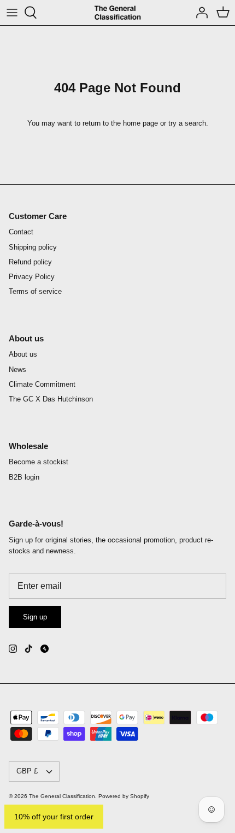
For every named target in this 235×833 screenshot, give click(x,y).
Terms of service (35, 291)
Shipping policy (33, 247)
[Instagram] (13, 649)
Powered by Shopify (123, 796)
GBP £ (27, 771)
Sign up (35, 617)
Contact (21, 232)
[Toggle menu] (12, 13)
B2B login (24, 477)
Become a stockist (38, 462)
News (17, 369)
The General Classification (62, 796)
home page (140, 123)
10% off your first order (53, 816)
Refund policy (30, 262)
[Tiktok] (29, 649)
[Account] (199, 13)
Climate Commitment (42, 384)
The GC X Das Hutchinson (51, 399)
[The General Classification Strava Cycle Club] (44, 649)
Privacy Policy (32, 277)
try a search (187, 123)
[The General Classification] (118, 12)
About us (23, 354)
